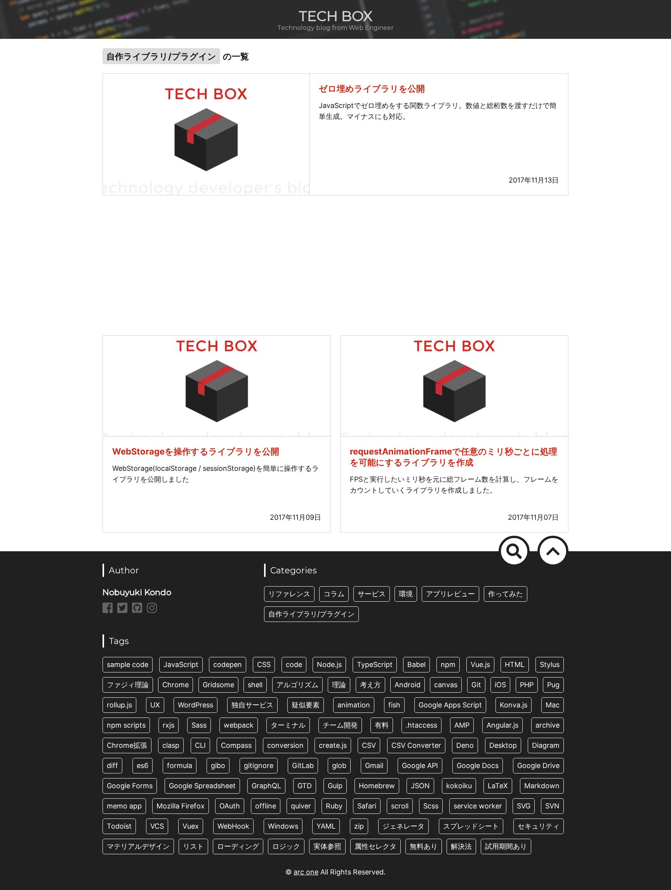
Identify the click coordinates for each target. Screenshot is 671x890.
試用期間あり (506, 846)
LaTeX (498, 786)
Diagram (546, 745)
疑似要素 (306, 705)
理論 (339, 685)
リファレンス (289, 594)
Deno (465, 745)
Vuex (191, 826)
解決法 (461, 846)
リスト (193, 846)
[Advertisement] (335, 265)
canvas (445, 685)
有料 (382, 725)
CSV (369, 745)
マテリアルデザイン (138, 846)
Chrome (175, 685)
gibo (218, 765)
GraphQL (266, 786)
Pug (553, 685)
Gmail (374, 765)
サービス (372, 594)
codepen (227, 664)
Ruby (334, 806)
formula (179, 765)
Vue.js (480, 664)
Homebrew (377, 786)
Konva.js (513, 705)
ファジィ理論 (128, 685)
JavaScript (180, 664)
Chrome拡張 (127, 745)
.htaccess (421, 725)
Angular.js (502, 725)
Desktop (503, 745)
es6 (142, 765)
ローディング (238, 846)
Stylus (550, 664)
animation (353, 705)
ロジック (286, 846)
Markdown (542, 786)
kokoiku (459, 786)
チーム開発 (340, 725)
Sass (199, 725)
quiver (301, 806)
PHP (527, 685)
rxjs (168, 725)
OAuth (229, 806)
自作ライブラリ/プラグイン (311, 614)
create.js (333, 745)
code (294, 664)
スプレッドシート (471, 826)
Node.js (329, 664)
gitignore (258, 765)
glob (339, 765)
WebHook (233, 826)
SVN (552, 806)
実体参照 (327, 846)
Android (408, 685)
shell (255, 685)
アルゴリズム (297, 685)
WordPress (195, 705)
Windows (283, 826)
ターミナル (288, 725)
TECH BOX (335, 15)
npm (448, 664)
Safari (366, 806)
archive (547, 725)
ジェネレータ (403, 826)
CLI (200, 745)
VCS (157, 826)
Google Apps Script (450, 705)
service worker (478, 806)
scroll (400, 806)
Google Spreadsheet (202, 786)
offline (265, 806)
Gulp (335, 786)
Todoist (119, 826)
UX (155, 705)
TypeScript (375, 664)
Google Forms (130, 786)
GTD (304, 786)
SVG (523, 806)
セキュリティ (539, 826)
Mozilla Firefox (180, 806)
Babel (416, 664)
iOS (500, 685)
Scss (430, 806)
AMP (461, 725)
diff (112, 765)
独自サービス (252, 705)
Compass (236, 745)
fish (394, 705)
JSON (420, 786)
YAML (326, 826)
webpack (239, 725)
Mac (553, 705)
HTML (515, 664)
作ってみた (505, 594)
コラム (333, 594)
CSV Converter (416, 745)
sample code (127, 664)
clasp (170, 745)
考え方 (370, 685)
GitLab (303, 765)
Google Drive (538, 765)
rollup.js (119, 705)
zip (359, 826)
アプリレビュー (450, 594)
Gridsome (218, 685)
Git (476, 685)
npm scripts (126, 725)
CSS (264, 664)
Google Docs (478, 765)
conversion (285, 745)
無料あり (424, 846)
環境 (406, 594)
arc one (306, 872)
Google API (420, 765)
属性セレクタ (375, 846)
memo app (124, 806)
